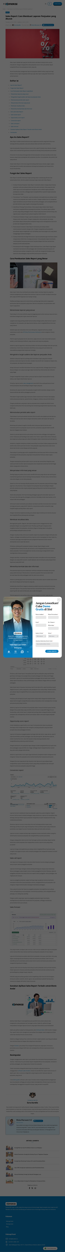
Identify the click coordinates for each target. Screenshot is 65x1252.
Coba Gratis (52, 651)
